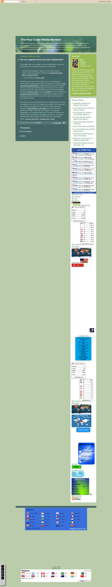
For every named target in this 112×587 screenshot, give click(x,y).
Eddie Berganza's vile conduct (37, 108)
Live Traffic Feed (84, 150)
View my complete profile (82, 93)
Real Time (83, 192)
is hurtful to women (32, 92)
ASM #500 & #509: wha (79, 183)
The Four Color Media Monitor (40, 39)
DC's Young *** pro (82, 158)
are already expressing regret (29, 94)
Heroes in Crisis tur (78, 190)
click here (75, 464)
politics (52, 119)
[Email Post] (64, 123)
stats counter (76, 244)
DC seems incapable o (79, 155)
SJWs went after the (78, 179)
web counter (75, 401)
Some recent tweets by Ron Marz (84, 126)
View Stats (83, 359)
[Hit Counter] (84, 203)
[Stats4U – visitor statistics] (80, 494)
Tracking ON (90, 192)
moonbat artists (45, 119)
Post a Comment (26, 131)
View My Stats (85, 205)
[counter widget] (81, 413)
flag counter (75, 246)
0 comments (58, 123)
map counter (76, 262)
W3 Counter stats (77, 194)
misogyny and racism (32, 119)
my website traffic (83, 336)
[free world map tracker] (81, 257)
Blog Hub (74, 198)
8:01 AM (38, 122)
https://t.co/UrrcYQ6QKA (30, 75)
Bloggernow (75, 200)
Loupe (2, 582)
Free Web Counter (77, 470)
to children (48, 92)
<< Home (22, 136)
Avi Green (83, 62)
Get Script (77, 192)
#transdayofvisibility (56, 73)
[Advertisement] (56, 15)
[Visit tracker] (81, 427)
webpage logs (56, 568)
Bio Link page (76, 196)
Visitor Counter (83, 430)
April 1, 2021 (40, 78)
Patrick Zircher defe (78, 187)
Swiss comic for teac (78, 170)
